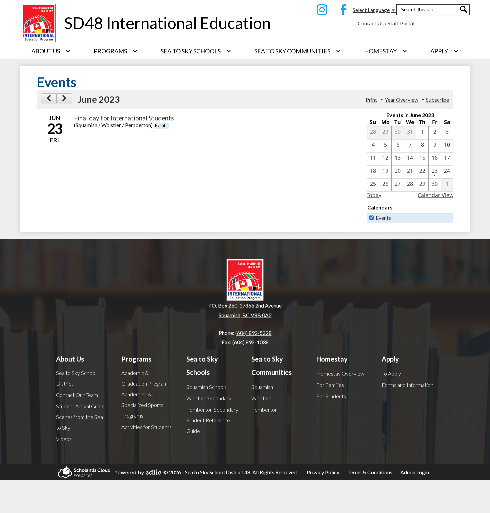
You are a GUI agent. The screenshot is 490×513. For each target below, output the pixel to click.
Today (374, 195)
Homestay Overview (340, 373)
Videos (64, 439)
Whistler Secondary (208, 398)
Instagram (320, 10)
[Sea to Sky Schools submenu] (196, 51)
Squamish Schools (206, 387)
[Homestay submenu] (385, 51)
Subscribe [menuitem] (437, 99)
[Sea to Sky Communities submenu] (298, 51)
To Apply (391, 373)
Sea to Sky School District (76, 378)
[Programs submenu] (115, 51)
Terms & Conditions (369, 472)
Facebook (342, 10)
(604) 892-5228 (253, 333)
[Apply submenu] (444, 51)
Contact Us (371, 23)
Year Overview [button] (401, 99)
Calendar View (435, 195)
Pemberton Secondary (212, 409)
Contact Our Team (77, 395)
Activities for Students (146, 427)
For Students (331, 396)
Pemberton (264, 409)
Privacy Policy (323, 472)
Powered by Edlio (136, 472)
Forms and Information (407, 385)
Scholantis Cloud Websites (82, 472)
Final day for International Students (124, 118)
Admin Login (414, 472)
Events (383, 217)
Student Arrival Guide (80, 406)
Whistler (261, 398)
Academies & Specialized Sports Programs (142, 405)
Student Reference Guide (208, 425)
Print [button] (371, 99)
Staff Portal (401, 23)
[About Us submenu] (51, 51)
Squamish (262, 387)
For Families (330, 385)
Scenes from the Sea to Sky (79, 422)
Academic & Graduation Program (144, 378)
